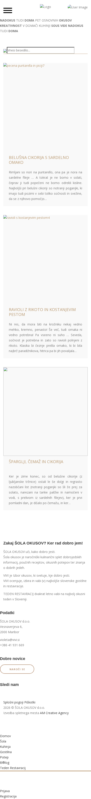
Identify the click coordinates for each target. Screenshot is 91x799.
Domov (5, 736)
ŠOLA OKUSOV (14, 552)
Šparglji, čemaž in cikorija (36, 461)
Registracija (8, 796)
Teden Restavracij (13, 768)
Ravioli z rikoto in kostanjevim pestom (42, 312)
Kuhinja (5, 746)
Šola (3, 741)
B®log (4, 762)
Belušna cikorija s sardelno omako (39, 160)
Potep (4, 757)
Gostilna (6, 752)
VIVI (6, 575)
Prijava (5, 791)
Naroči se (17, 669)
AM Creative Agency (54, 713)
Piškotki (29, 702)
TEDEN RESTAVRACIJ (18, 594)
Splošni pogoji (13, 702)
